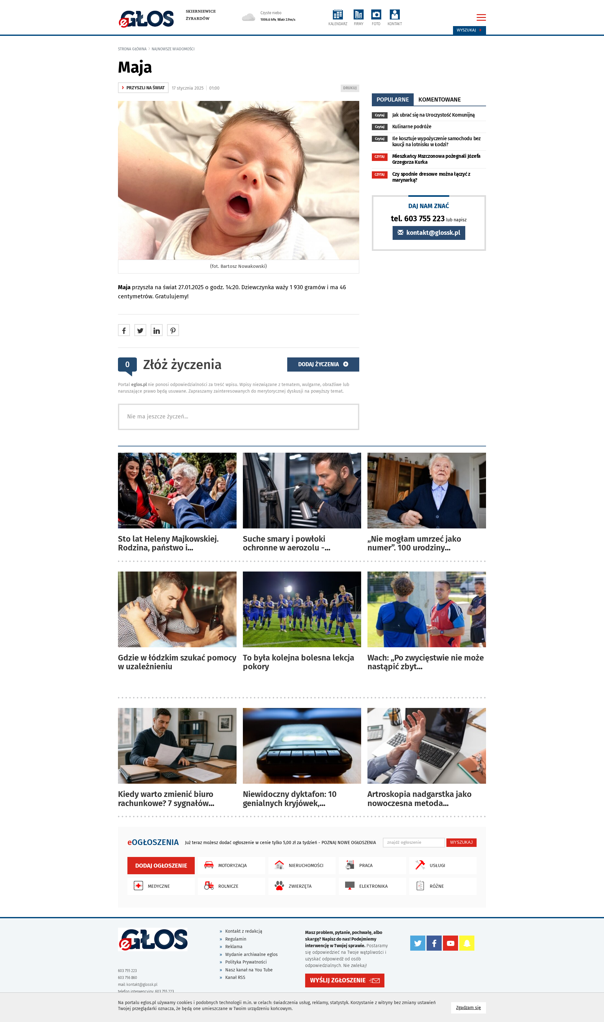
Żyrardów (198, 18)
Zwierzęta (300, 886)
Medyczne (159, 886)
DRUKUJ (351, 89)
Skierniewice (201, 11)
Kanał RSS (235, 977)
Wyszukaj (467, 30)
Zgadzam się (471, 1007)
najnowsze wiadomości (173, 49)
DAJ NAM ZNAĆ (428, 205)
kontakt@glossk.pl (432, 232)
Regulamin (235, 939)
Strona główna (132, 49)
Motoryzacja (232, 865)
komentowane (439, 99)
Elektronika (373, 886)
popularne (393, 99)
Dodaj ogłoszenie (161, 865)
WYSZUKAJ (461, 842)
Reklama (234, 946)
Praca (365, 865)
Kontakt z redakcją (243, 931)
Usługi (437, 865)
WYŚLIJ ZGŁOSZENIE (338, 980)
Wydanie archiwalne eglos (251, 954)
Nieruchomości (306, 865)
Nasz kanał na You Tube (249, 970)
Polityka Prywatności (246, 962)
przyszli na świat (143, 88)
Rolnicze (228, 886)
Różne (437, 886)
